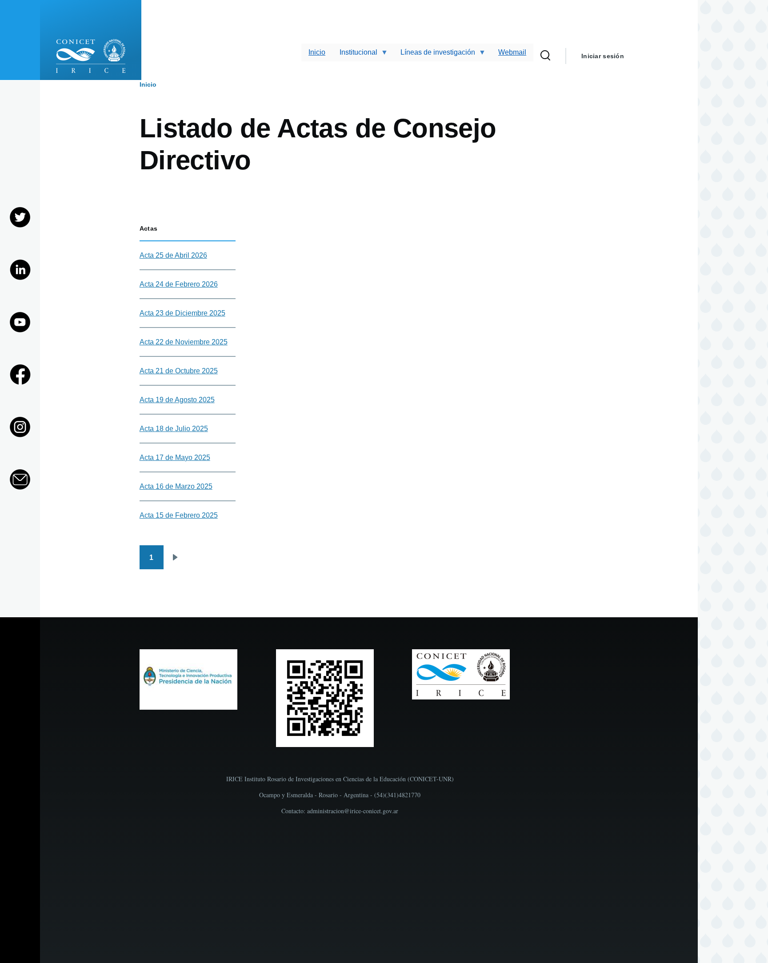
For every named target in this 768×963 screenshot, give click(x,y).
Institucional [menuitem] (354, 54)
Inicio (148, 84)
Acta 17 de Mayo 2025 (175, 457)
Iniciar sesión (602, 56)
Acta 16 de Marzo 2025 (176, 486)
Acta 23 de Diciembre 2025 (182, 313)
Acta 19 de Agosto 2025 (177, 400)
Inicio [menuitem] (316, 52)
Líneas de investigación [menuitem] (434, 54)
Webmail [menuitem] (512, 52)
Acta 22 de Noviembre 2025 (184, 342)
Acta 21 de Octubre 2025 (179, 371)
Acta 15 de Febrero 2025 (179, 515)
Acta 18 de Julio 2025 (174, 428)
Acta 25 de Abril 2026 (173, 255)
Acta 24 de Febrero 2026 (179, 284)
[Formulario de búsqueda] (545, 56)
